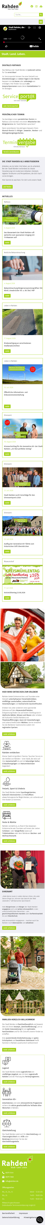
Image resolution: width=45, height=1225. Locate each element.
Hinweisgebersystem (32, 1217)
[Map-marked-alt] (41, 6)
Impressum (23, 1213)
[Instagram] (36, 6)
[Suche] (41, 14)
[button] (41, 22)
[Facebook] (32, 6)
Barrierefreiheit (8, 1213)
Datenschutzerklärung (10, 1217)
